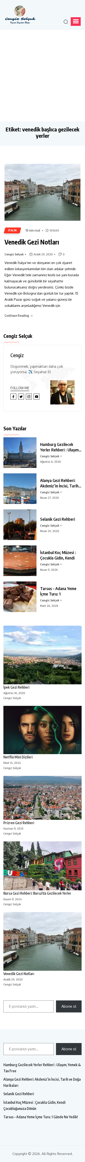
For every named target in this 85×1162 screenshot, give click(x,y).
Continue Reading (17, 315)
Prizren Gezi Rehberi (18, 823)
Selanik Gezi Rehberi (57, 519)
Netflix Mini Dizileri (18, 757)
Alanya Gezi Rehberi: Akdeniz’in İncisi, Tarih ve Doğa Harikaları (42, 1082)
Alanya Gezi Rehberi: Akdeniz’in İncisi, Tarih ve (59, 483)
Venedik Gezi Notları (32, 242)
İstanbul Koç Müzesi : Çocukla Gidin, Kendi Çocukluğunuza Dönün (34, 1105)
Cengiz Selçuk (14, 254)
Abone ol (68, 1006)
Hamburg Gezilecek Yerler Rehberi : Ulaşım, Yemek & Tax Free (42, 1068)
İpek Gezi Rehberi (16, 687)
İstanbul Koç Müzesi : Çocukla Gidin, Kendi (58, 555)
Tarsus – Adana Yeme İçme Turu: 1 (58, 591)
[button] (76, 21)
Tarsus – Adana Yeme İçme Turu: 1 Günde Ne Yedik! (40, 1117)
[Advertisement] (42, 74)
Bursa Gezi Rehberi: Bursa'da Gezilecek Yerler (37, 893)
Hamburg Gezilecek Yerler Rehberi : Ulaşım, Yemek (60, 447)
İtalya (12, 230)
